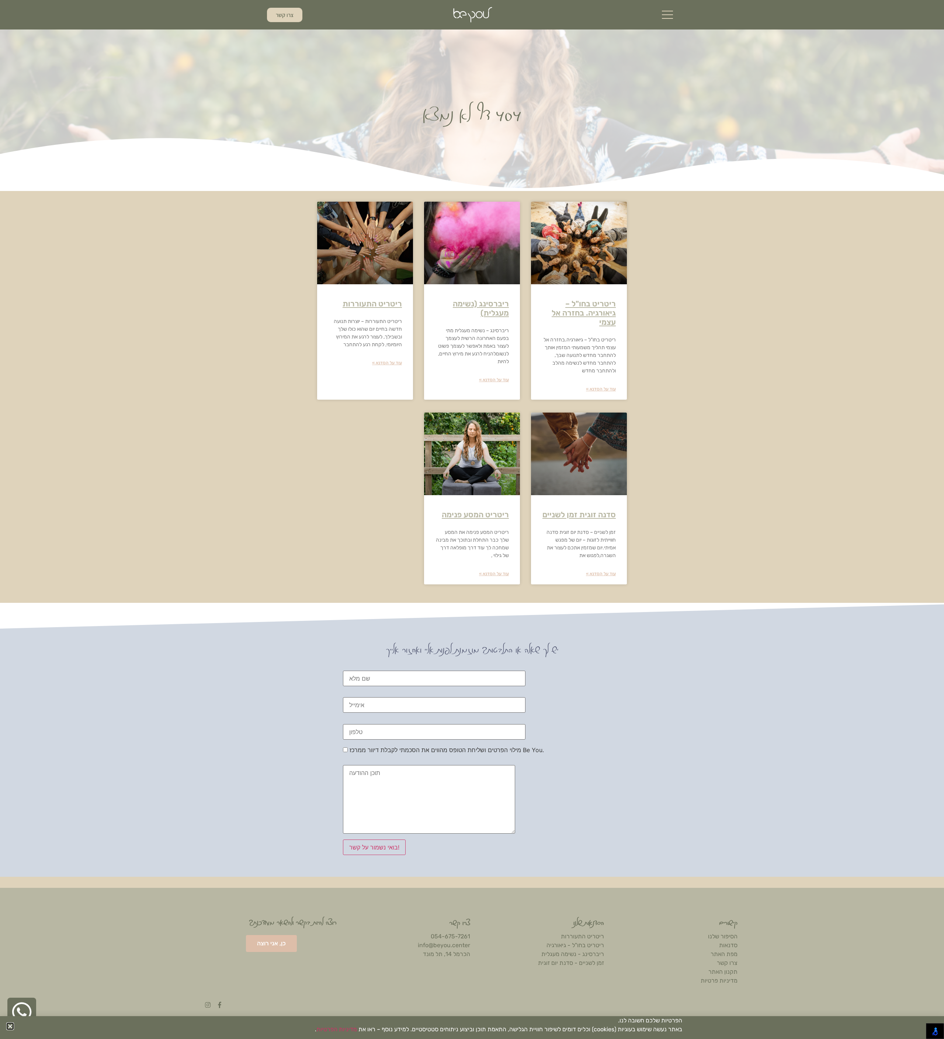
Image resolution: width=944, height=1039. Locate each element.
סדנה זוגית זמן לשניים (579, 514)
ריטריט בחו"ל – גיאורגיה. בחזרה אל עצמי (584, 313)
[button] (10, 1026)
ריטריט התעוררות (372, 303)
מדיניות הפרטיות (336, 1029)
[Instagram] (208, 1005)
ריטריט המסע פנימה (475, 514)
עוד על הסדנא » (601, 389)
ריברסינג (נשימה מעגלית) (481, 308)
